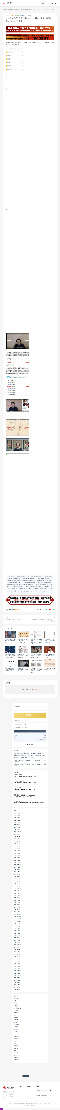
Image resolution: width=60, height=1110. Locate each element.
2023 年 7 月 (17, 900)
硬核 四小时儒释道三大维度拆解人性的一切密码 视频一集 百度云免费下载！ (30, 761)
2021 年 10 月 (17, 949)
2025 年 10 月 (17, 836)
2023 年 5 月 (17, 905)
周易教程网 (10, 9)
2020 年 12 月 (17, 973)
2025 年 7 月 (17, 843)
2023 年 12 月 (17, 888)
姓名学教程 (16, 1024)
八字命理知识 (17, 1008)
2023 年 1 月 (17, 914)
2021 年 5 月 (17, 961)
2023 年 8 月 (17, 897)
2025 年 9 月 (17, 839)
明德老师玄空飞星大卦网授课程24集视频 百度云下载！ (23, 669)
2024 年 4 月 (17, 879)
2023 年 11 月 (17, 890)
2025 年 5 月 (17, 848)
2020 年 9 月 (17, 980)
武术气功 (16, 1038)
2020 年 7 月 (17, 985)
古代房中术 (16, 1017)
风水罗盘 (16, 1057)
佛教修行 (16, 1003)
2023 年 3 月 (17, 909)
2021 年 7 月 (17, 956)
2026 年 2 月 (17, 827)
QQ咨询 (30, 744)
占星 (15, 1015)
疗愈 (15, 1041)
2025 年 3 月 (17, 853)
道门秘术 (16, 1052)
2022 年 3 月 (17, 937)
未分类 (15, 1031)
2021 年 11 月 (17, 947)
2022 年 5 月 (17, 933)
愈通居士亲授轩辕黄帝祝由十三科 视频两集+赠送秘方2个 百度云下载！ (30, 765)
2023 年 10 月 (17, 893)
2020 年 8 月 (17, 982)
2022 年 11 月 (17, 919)
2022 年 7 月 (17, 928)
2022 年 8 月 (17, 926)
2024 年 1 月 (17, 886)
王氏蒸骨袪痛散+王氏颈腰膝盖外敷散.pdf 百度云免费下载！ (29, 753)
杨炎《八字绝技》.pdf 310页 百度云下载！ (25, 776)
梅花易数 (16, 1036)
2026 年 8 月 (17, 813)
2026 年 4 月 (17, 822)
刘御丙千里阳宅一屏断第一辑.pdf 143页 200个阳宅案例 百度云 (10, 656)
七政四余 (16, 998)
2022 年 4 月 (17, 935)
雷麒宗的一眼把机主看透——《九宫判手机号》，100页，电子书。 (43, 620)
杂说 (15, 1034)
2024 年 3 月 (17, 881)
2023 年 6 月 (17, 902)
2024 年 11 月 (17, 862)
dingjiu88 (11, 609)
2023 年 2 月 (17, 912)
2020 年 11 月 (17, 975)
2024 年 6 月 (17, 874)
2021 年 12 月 (17, 945)
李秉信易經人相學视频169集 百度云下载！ (25, 789)
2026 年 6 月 (17, 817)
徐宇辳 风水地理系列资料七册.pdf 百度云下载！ (10, 641)
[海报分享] (53, 610)
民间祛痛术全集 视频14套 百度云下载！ (24, 757)
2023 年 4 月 (17, 907)
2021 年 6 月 (17, 959)
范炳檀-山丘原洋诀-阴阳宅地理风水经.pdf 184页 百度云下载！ (30, 755)
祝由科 (15, 1043)
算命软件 (16, 1045)
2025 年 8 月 (17, 841)
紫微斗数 (20, 15)
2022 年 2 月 (17, 940)
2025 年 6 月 (17, 846)
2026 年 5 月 (17, 820)
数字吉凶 (16, 1029)
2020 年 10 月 (17, 977)
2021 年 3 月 (17, 966)
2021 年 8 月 (17, 954)
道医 (15, 1050)
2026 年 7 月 (17, 815)
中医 (15, 1001)
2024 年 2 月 (17, 883)
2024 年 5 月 (17, 876)
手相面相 (16, 9)
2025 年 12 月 (17, 832)
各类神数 (16, 1019)
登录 (35, 689)
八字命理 (16, 1005)
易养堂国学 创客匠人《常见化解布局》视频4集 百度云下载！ (23, 641)
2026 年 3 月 (17, 824)
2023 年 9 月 (17, 895)
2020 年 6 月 (17, 987)
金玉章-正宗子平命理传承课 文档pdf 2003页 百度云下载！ (29, 802)
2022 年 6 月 (17, 930)
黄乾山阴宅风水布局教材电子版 (12, 619)
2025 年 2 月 (17, 855)
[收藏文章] (43, 610)
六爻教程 (16, 1012)
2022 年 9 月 (17, 923)
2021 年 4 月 (17, 963)
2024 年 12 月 (17, 860)
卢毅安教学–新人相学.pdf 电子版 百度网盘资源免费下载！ (49, 641)
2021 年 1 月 (17, 970)
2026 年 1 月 (17, 829)
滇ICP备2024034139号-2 (44, 1103)
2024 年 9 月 (17, 867)
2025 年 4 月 (17, 850)
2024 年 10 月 (17, 864)
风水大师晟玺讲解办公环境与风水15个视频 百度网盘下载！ (36, 656)
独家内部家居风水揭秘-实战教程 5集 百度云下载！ (49, 656)
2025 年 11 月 (17, 834)
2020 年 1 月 (17, 989)
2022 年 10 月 (17, 921)
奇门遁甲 (16, 1022)
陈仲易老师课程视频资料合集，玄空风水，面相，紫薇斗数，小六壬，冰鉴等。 (29, 591)
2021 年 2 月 (17, 968)
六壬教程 (16, 1010)
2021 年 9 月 (17, 952)
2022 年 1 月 (17, 942)
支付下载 (30, 731)
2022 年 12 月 (17, 916)
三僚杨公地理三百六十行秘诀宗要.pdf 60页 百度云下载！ (23, 656)
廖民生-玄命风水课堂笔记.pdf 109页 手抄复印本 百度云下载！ (10, 669)
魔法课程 (16, 1059)
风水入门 (25, 15)
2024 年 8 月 (17, 869)
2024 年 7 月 (17, 872)
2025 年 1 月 (17, 857)
